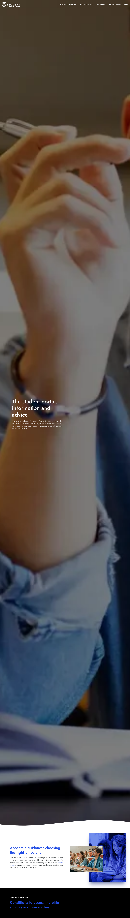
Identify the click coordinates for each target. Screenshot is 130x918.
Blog (126, 4)
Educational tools (86, 4)
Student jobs (100, 4)
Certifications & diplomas (68, 4)
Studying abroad (115, 4)
